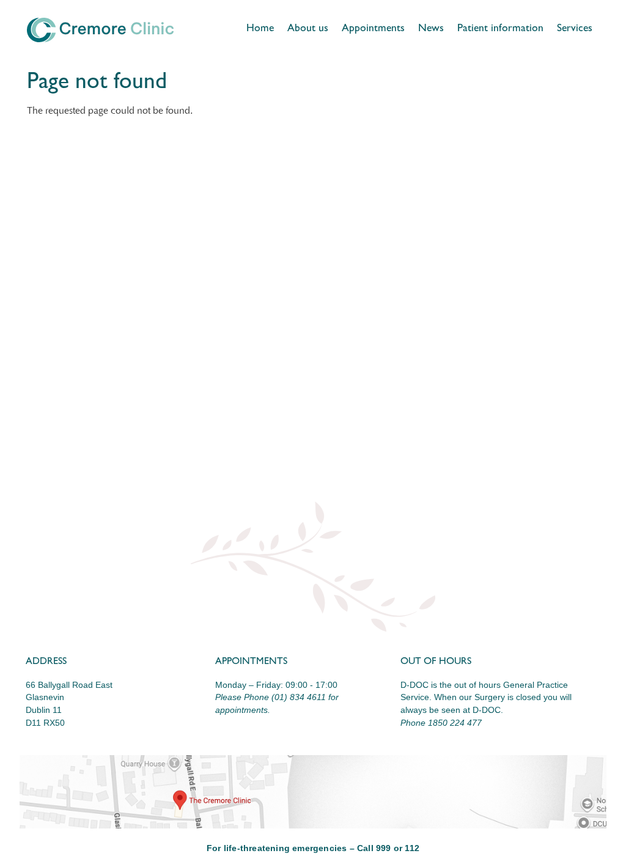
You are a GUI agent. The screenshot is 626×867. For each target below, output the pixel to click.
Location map (313, 791)
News (431, 29)
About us (307, 29)
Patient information (500, 29)
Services (574, 29)
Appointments (373, 29)
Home (260, 29)
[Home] (100, 30)
